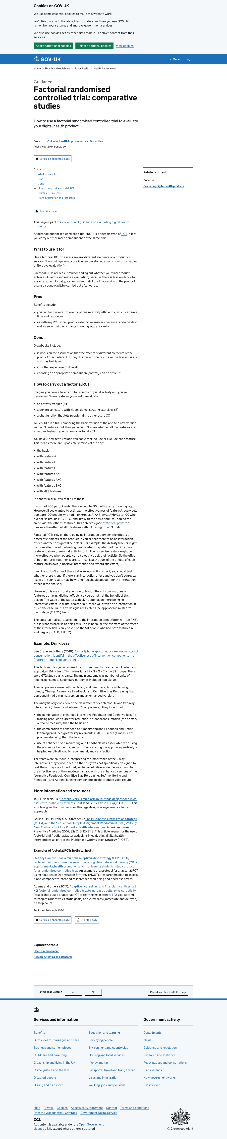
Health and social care (57, 68)
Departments (152, 1032)
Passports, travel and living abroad (112, 1070)
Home (37, 68)
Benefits (39, 1032)
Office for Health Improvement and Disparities (75, 141)
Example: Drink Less (49, 193)
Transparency (152, 1070)
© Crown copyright (180, 1128)
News (147, 1040)
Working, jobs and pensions (107, 1085)
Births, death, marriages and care (56, 1040)
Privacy (49, 1108)
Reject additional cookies (94, 46)
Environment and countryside (108, 1047)
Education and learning (104, 1032)
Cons (41, 183)
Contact (111, 1108)
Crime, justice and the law (51, 1070)
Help (37, 1108)
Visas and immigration (103, 1077)
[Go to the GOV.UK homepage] (47, 59)
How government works (159, 1077)
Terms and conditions (134, 1108)
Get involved (151, 1085)
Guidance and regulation (160, 1047)
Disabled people (45, 1077)
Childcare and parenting (50, 1055)
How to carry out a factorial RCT (56, 188)
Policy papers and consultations (165, 1062)
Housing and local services (107, 1055)
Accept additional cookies (53, 46)
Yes (77, 992)
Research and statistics (159, 1055)
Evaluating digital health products (163, 186)
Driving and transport (48, 1085)
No (97, 992)
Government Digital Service (98, 1113)
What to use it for (47, 174)
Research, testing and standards (53, 956)
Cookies (62, 1108)
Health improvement (105, 68)
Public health (81, 68)
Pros (40, 179)
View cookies (125, 45)
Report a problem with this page (168, 992)
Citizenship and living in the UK (54, 1062)
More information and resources (56, 197)
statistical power (114, 523)
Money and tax (99, 1062)
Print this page (48, 211)
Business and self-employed (53, 1047)
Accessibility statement (87, 1108)
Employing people (101, 1040)
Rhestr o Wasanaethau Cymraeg (55, 1113)
